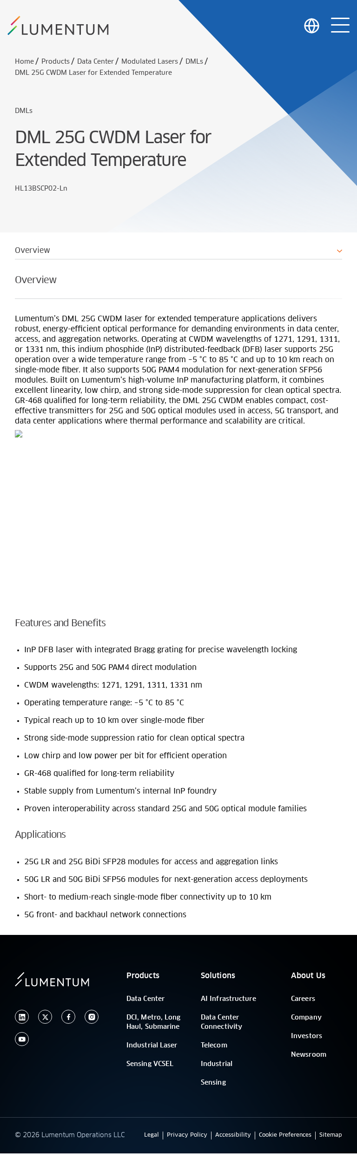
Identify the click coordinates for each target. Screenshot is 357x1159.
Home (24, 62)
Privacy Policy (187, 1135)
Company (306, 1017)
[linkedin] (22, 1016)
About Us (308, 976)
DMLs (194, 62)
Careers (303, 999)
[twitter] (45, 1016)
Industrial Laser (152, 1045)
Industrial (216, 1064)
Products (55, 62)
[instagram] (91, 1016)
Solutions (218, 976)
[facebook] (68, 1016)
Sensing (213, 1083)
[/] (58, 25)
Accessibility (233, 1135)
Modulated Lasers (149, 62)
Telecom (214, 1045)
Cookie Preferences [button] (285, 1135)
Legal (151, 1135)
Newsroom (308, 1055)
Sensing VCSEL (149, 1064)
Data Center (95, 62)
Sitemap (330, 1135)
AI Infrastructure (228, 999)
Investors (306, 1036)
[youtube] (22, 1039)
